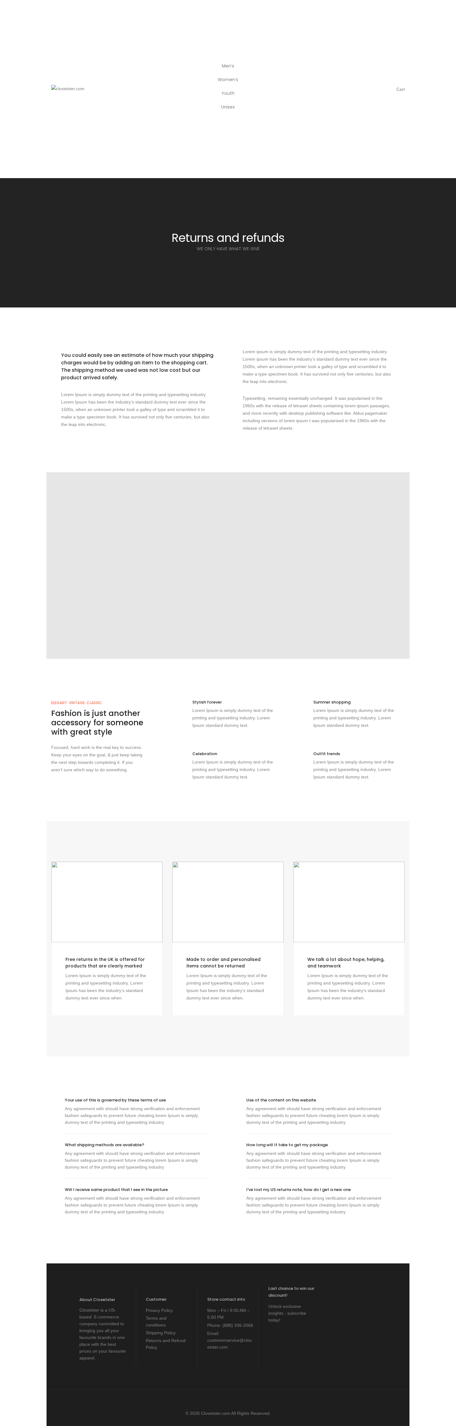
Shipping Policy (161, 1332)
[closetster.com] (67, 89)
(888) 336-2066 (237, 1325)
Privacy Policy (159, 1310)
